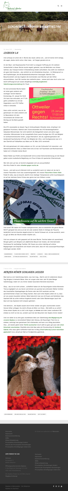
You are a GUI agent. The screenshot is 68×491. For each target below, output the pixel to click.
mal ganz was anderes (20, 268)
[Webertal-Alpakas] (12, 6)
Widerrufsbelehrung (11, 440)
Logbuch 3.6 (11, 52)
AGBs (7, 438)
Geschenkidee (8, 414)
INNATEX (33, 254)
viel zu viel (43, 256)
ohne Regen (7, 256)
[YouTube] (61, 486)
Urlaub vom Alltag (20, 414)
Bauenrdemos (8, 254)
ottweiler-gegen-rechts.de (29, 165)
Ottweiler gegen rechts (20, 256)
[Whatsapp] (59, 486)
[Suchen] (58, 6)
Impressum (8, 433)
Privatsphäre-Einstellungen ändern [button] (16, 442)
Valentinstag (34, 256)
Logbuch (40, 254)
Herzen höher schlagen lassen (24, 272)
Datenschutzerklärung (12, 436)
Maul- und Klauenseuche (52, 254)
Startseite (8, 431)
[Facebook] (53, 486)
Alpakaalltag (18, 49)
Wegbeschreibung (11, 476)
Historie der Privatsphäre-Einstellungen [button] (18, 444)
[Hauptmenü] (61, 6)
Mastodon (56, 431)
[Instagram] (56, 486)
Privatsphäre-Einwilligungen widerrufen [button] (18, 447)
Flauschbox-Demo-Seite (53, 172)
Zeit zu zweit (42, 414)
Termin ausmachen (30, 325)
